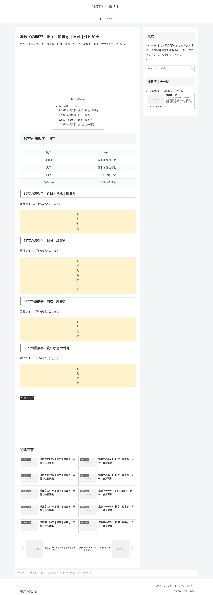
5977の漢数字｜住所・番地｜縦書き (80, 110)
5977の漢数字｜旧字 (69, 105)
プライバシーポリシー (184, 586)
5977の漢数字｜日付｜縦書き (76, 115)
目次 (73, 99)
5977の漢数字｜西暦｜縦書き (76, 119)
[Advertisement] (78, 70)
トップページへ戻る (162, 586)
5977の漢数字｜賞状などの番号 (77, 124)
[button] (191, 68)
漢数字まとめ (28, 398)
